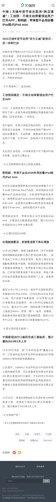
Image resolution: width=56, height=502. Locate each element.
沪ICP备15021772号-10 (36, 498)
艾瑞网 (14, 423)
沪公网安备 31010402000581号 (14, 498)
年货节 (37, 434)
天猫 (11, 38)
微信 (46, 350)
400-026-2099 (12, 488)
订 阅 (46, 481)
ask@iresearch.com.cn (15, 491)
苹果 (16, 172)
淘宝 (17, 434)
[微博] (14, 452)
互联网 (32, 112)
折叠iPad (34, 440)
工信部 (49, 434)
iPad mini (48, 440)
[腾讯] (19, 452)
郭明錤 (22, 440)
